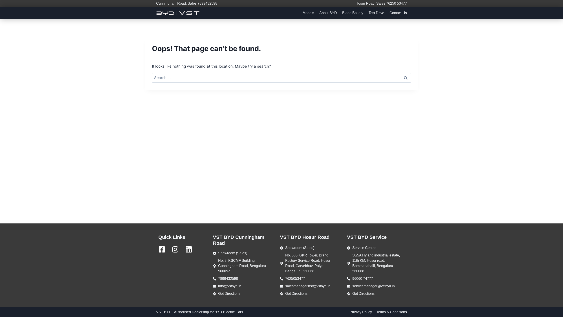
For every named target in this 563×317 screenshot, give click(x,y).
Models (308, 13)
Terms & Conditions (391, 312)
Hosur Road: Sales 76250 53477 (381, 3)
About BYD (328, 13)
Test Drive (376, 13)
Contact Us (398, 13)
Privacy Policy (361, 312)
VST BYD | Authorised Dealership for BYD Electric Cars (199, 312)
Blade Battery (352, 13)
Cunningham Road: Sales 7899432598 (186, 3)
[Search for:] (281, 78)
